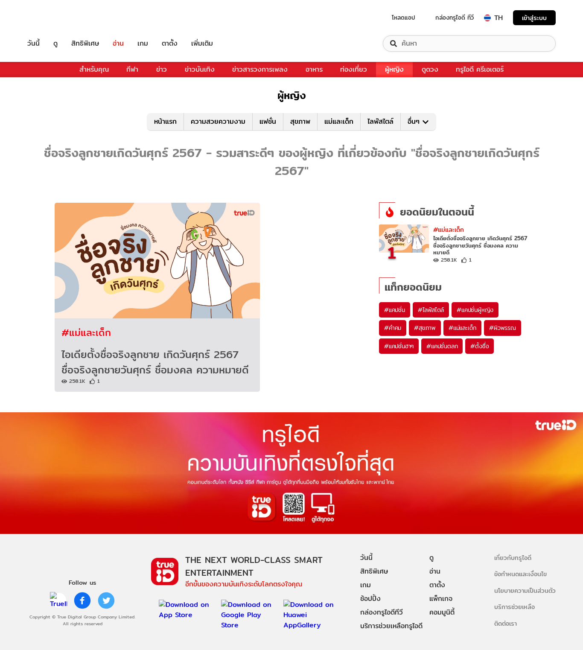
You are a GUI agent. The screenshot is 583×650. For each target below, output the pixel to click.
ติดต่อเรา (505, 623)
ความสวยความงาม (218, 121)
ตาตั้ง (170, 43)
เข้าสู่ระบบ (534, 18)
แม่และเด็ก (338, 121)
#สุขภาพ (425, 327)
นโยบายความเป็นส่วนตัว (525, 590)
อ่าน (118, 43)
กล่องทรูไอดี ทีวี (454, 17)
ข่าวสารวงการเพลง (260, 69)
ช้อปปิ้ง (370, 598)
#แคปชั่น (394, 310)
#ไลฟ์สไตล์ (431, 310)
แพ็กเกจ (440, 598)
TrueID (53, 17)
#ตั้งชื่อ (479, 346)
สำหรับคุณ (94, 69)
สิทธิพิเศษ (85, 43)
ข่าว (161, 69)
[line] (58, 600)
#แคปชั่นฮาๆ (399, 346)
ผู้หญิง (394, 69)
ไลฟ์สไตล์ (380, 121)
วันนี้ (33, 43)
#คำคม (392, 327)
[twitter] (106, 600)
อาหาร (314, 69)
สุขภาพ (300, 121)
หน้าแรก (165, 121)
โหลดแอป (403, 17)
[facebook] (82, 600)
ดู (55, 43)
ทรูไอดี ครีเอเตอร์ (480, 69)
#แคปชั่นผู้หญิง (475, 310)
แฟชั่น (267, 121)
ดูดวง (430, 69)
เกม (142, 43)
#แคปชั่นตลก (442, 346)
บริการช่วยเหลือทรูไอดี (391, 626)
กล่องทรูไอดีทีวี (381, 612)
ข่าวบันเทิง (200, 69)
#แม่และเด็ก (86, 332)
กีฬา (132, 69)
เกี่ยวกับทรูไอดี (512, 558)
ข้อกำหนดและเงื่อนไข (520, 574)
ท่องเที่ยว (353, 69)
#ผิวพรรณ (502, 327)
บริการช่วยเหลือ (514, 607)
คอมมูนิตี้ (442, 612)
